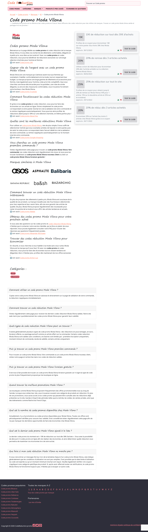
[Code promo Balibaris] (61, 171)
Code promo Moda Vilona (54, 14)
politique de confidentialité (134, 525)
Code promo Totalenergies (11, 501)
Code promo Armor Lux (29, 258)
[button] (118, 50)
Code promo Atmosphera (11, 508)
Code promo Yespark (9, 514)
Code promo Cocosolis (9, 518)
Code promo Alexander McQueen (33, 233)
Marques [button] (38, 9)
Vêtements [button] (15, 277)
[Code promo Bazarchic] (61, 182)
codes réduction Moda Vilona (60, 224)
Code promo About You (29, 116)
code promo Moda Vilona (31, 125)
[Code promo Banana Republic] (20, 182)
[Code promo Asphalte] (41, 171)
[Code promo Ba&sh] (41, 182)
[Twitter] (37, 526)
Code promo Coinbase (9, 498)
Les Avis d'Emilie (35, 502)
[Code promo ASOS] (20, 171)
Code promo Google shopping (31, 137)
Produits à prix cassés (54, 9)
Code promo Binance (9, 489)
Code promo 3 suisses (28, 92)
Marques (34, 14)
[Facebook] (34, 526)
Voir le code (130, 48)
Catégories (27, 9)
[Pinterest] (40, 526)
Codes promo (14, 9)
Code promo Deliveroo (10, 495)
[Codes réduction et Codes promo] (20, 3)
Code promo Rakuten (9, 505)
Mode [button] (13, 273)
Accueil (12, 14)
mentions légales (116, 525)
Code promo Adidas (27, 211)
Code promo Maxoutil (9, 511)
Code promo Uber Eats (10, 492)
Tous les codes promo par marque (41, 493)
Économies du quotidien (76, 9)
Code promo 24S (26, 62)
